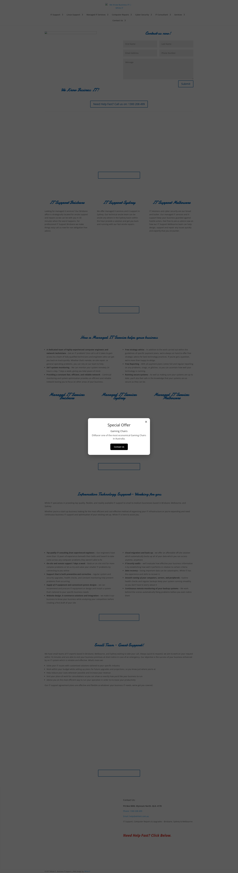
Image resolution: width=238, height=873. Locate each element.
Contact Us (119, 447)
